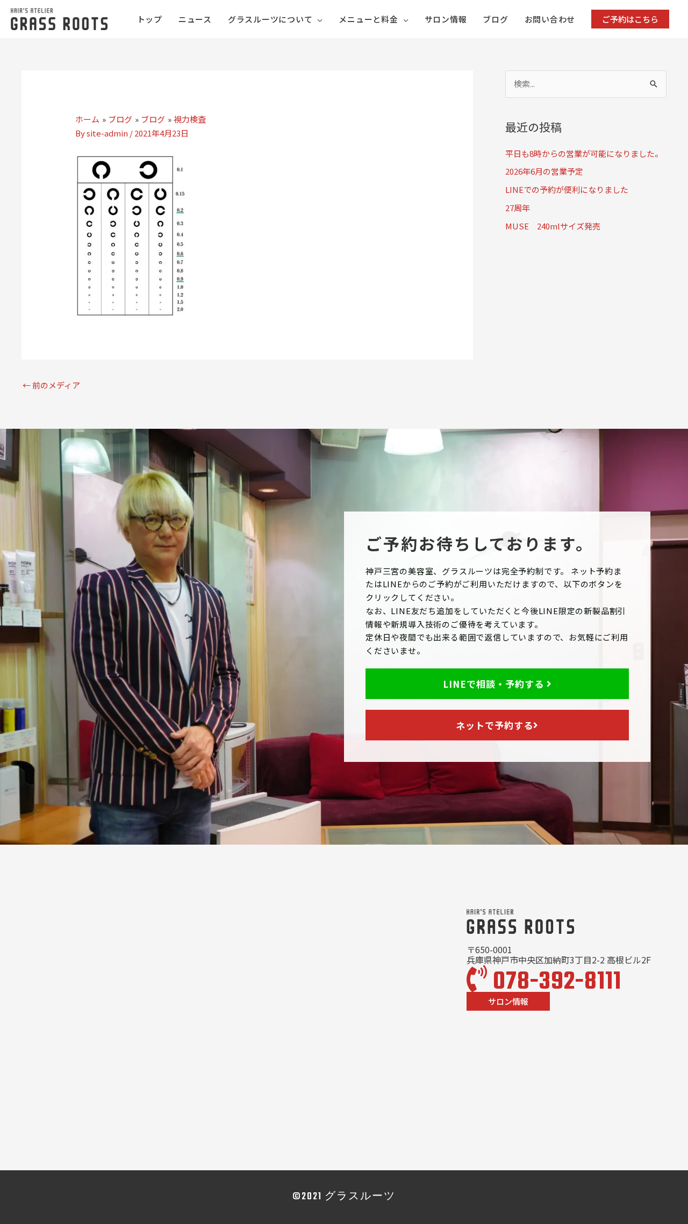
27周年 (517, 207)
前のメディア (51, 385)
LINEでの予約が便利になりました (566, 189)
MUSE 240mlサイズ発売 (552, 226)
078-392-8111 (554, 982)
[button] (630, 19)
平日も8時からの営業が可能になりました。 (584, 153)
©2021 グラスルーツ (344, 1197)
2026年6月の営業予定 (544, 171)
